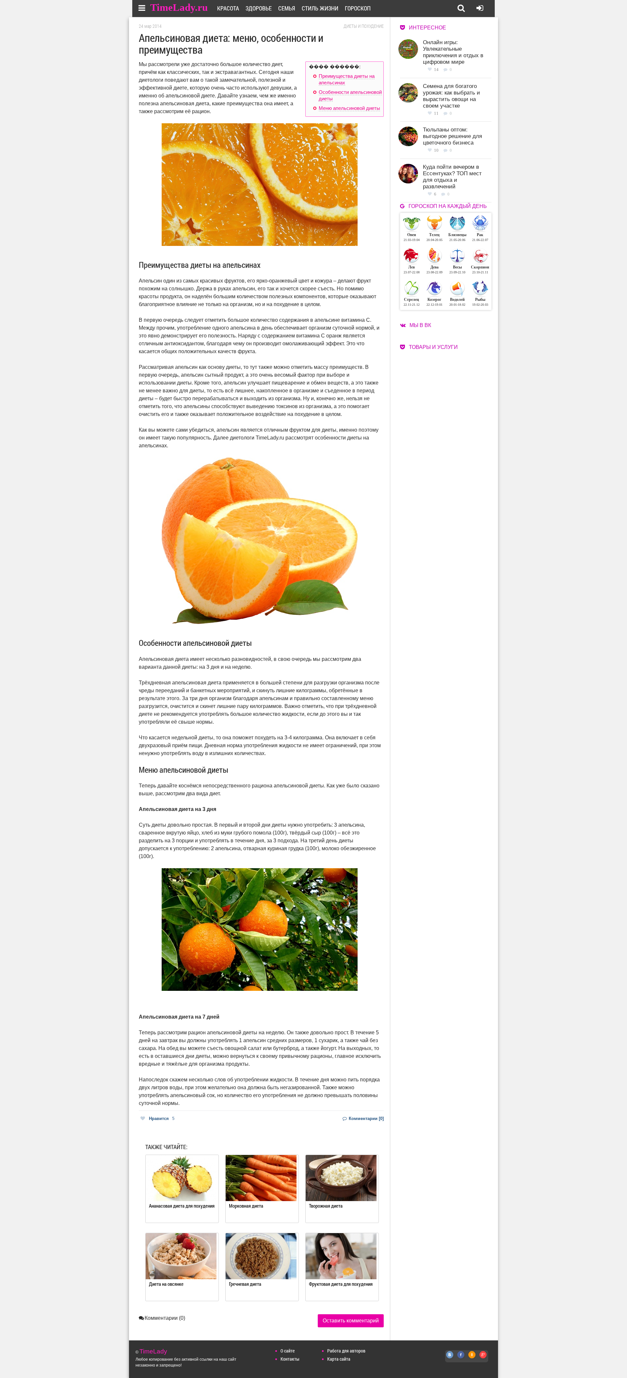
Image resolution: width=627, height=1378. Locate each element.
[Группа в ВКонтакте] (450, 1358)
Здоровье (259, 8)
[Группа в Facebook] (461, 1358)
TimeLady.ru (179, 7)
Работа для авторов (346, 1351)
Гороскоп (358, 8)
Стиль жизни (320, 8)
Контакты (290, 1359)
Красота (228, 8)
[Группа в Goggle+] (483, 1358)
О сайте (288, 1351)
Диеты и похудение (364, 26)
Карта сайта (338, 1359)
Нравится (161, 1118)
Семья (286, 8)
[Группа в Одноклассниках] (472, 1358)
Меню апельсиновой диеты (349, 108)
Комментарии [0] (365, 1118)
